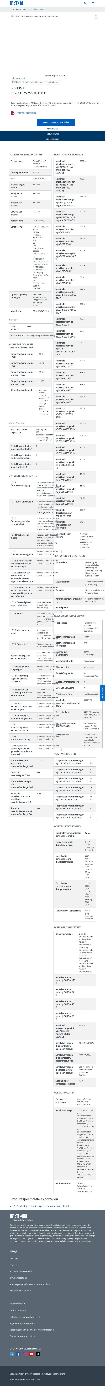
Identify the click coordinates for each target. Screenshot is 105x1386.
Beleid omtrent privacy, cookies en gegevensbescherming (37, 1373)
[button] (102, 693)
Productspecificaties (26, 112)
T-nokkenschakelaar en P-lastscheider (28, 9)
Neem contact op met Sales (56, 122)
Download (19, 78)
